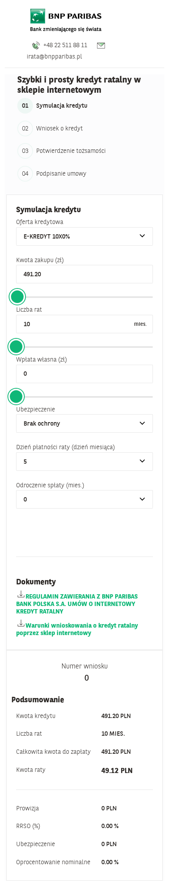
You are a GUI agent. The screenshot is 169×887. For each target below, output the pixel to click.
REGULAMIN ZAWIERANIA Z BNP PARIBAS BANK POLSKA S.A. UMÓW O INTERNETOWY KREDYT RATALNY (77, 603)
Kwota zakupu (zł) (40, 260)
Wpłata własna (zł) (41, 359)
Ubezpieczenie (35, 409)
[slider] (17, 297)
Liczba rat (29, 309)
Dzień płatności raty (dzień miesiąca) (65, 447)
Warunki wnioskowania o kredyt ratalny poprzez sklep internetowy (77, 629)
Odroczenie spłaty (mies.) (50, 485)
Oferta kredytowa (39, 222)
